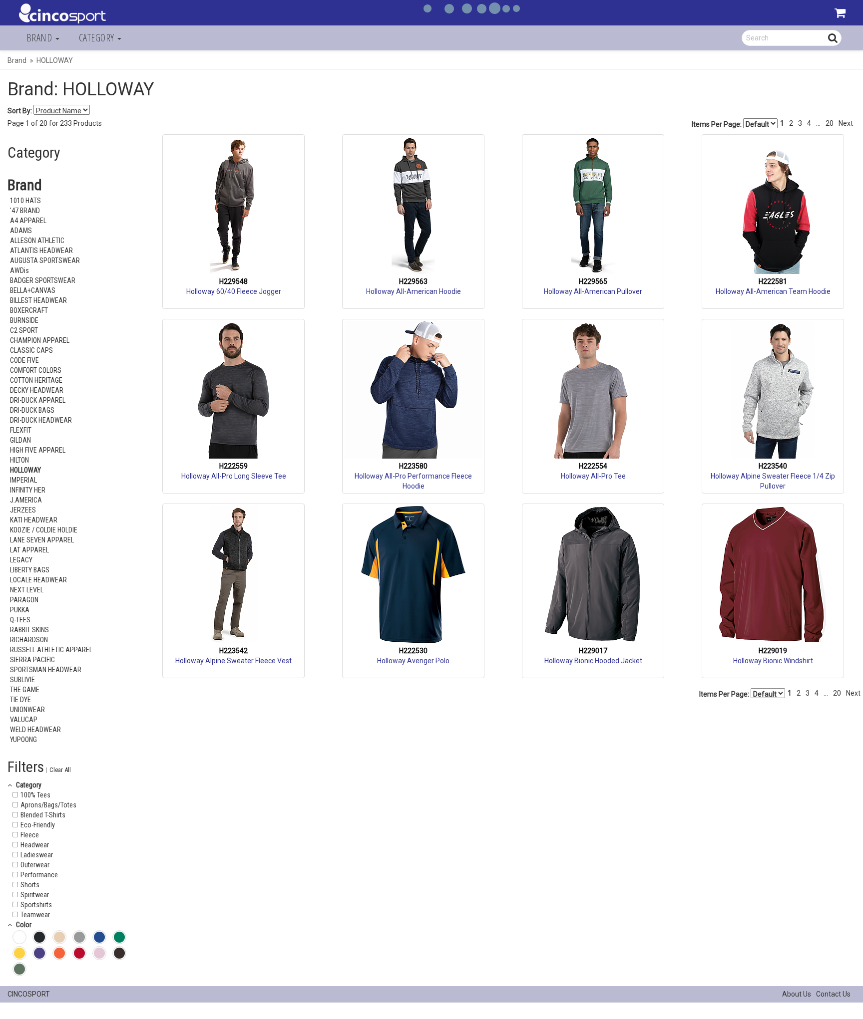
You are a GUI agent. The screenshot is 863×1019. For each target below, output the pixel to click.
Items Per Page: (717, 124)
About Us (796, 994)
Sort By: (19, 111)
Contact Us (833, 994)
